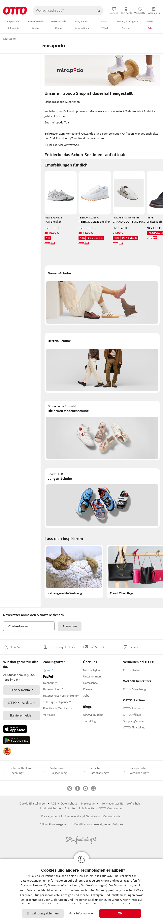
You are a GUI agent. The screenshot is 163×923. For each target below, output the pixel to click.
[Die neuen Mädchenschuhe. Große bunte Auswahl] (102, 430)
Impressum (88, 803)
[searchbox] (63, 10)
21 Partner (48, 875)
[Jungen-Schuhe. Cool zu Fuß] (102, 498)
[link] (7, 751)
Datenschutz (69, 803)
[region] (81, 891)
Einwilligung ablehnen (43, 913)
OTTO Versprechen (110, 808)
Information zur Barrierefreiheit (120, 803)
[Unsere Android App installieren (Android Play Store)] (16, 740)
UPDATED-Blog (93, 714)
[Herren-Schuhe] (102, 363)
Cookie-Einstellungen (32, 803)
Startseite (9, 38)
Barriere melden (21, 715)
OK (120, 913)
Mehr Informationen (82, 913)
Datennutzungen (31, 880)
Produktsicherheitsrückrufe (57, 808)
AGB (53, 803)
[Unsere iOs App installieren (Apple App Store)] (15, 729)
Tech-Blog (89, 721)
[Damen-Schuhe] (102, 295)
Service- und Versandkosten (104, 816)
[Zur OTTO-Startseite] (15, 11)
